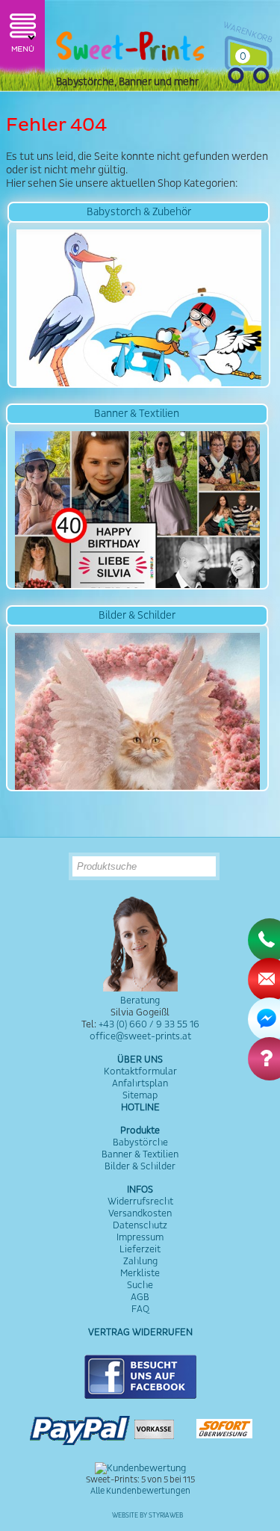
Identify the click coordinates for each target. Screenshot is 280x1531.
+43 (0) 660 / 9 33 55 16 (149, 1024)
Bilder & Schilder (140, 1166)
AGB (140, 1297)
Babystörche (140, 1142)
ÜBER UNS (140, 1059)
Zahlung (140, 1261)
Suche (140, 1285)
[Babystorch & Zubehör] (138, 304)
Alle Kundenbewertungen (140, 1491)
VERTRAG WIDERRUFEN (140, 1332)
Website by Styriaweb (147, 1516)
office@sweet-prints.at (140, 1036)
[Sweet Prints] (130, 49)
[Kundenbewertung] (140, 1468)
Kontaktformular (140, 1071)
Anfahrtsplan (140, 1083)
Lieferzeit (140, 1249)
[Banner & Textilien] (137, 506)
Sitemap (140, 1095)
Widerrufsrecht (140, 1201)
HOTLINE (140, 1107)
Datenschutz (140, 1225)
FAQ (140, 1309)
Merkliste (140, 1273)
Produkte (140, 1130)
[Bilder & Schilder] (137, 707)
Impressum (140, 1237)
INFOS (140, 1190)
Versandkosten (140, 1213)
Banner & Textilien (140, 1154)
